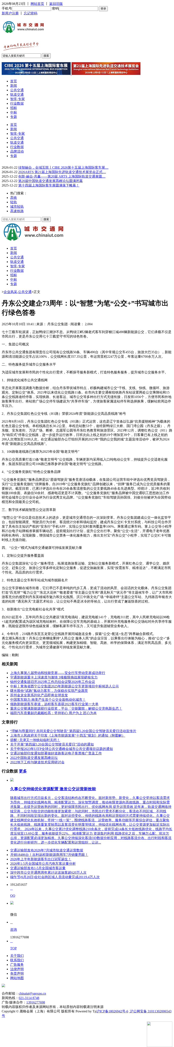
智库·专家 (17, 99)
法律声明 (17, 969)
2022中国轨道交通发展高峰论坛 (34, 758)
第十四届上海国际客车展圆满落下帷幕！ (48, 185)
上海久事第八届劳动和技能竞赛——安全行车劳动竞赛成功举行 (57, 673)
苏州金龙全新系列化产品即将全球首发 (39, 695)
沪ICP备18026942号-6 (112, 1011)
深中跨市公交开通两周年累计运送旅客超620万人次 (48, 872)
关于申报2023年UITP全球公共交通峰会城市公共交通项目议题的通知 (61, 749)
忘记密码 (30, 13)
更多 (23, 771)
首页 (13, 81)
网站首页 (37, 4)
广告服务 (17, 964)
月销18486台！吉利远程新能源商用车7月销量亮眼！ (49, 854)
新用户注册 (10, 13)
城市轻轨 (17, 206)
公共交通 (17, 90)
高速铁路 (17, 211)
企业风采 (10, 292)
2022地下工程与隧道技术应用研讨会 (37, 762)
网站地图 (17, 978)
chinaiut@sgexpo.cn (32, 993)
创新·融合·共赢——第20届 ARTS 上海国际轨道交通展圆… (61, 176)
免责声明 (17, 973)
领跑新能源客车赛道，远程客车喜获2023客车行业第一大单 (54, 704)
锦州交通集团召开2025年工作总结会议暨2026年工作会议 (52, 682)
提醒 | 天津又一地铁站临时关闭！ (35, 740)
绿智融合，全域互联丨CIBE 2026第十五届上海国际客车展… (63, 167)
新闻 (13, 85)
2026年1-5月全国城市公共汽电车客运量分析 (43, 863)
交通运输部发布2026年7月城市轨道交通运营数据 (46, 850)
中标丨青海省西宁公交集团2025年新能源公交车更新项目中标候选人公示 (64, 686)
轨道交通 (17, 94)
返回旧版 (56, 4)
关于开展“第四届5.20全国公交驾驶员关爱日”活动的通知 (52, 744)
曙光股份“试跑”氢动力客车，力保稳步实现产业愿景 (49, 690)
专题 (13, 117)
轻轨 (13, 202)
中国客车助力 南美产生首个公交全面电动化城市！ (48, 699)
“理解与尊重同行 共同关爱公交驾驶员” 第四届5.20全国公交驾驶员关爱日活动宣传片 (73, 731)
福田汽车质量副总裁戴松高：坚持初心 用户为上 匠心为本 (53, 713)
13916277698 (35, 1002)
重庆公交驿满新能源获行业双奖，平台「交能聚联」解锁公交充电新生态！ (66, 708)
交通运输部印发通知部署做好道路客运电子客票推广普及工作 (56, 753)
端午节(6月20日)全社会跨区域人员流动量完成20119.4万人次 (55, 877)
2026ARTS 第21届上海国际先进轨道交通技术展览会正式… (62, 172)
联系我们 (17, 960)
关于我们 (17, 955)
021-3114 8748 (29, 998)
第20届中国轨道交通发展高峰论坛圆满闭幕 (50, 181)
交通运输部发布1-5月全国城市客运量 (38, 868)
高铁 (13, 197)
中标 (13, 112)
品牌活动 (17, 151)
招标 (13, 108)
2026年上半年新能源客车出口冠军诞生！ (40, 859)
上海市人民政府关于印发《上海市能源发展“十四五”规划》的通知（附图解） (67, 735)
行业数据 (17, 103)
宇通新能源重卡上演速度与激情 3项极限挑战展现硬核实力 (54, 677)
